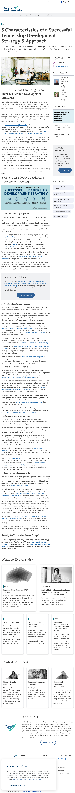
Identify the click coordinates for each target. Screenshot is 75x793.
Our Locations (62, 768)
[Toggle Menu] (37, 9)
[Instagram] (62, 759)
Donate (60, 765)
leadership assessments (19, 485)
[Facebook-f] (65, 759)
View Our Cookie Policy (36, 779)
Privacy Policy (26, 791)
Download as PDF (62, 66)
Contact (60, 762)
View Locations (52, 2)
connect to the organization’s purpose (28, 402)
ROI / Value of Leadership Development (62, 200)
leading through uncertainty (36, 332)
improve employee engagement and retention (17, 328)
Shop (64, 2)
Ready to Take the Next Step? (62, 135)
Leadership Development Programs (62, 187)
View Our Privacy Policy (19, 779)
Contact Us (71, 2)
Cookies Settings (15, 785)
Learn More (48, 742)
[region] (28, 774)
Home (3, 15)
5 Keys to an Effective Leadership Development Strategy (63, 127)
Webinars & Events (63, 774)
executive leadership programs (32, 357)
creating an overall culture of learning (35, 343)
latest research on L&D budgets (16, 125)
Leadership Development (62, 212)
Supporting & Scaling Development (60, 206)
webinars (15, 244)
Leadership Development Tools (62, 194)
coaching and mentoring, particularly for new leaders (19, 412)
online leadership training (14, 237)
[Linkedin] (59, 759)
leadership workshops (13, 246)
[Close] (53, 761)
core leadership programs (18, 458)
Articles (8, 15)
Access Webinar (26, 295)
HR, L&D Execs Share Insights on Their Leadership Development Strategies (61, 116)
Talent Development (60, 216)
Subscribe (65, 170)
